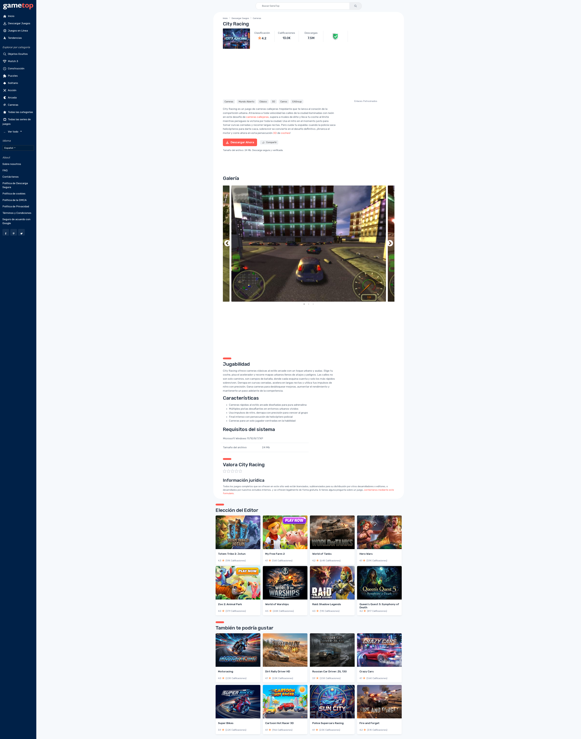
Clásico (263, 101)
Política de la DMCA (14, 200)
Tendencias (14, 37)
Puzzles (12, 75)
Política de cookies (13, 193)
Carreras (12, 104)
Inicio (10, 16)
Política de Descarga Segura (15, 185)
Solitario (12, 83)
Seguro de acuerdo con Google (16, 221)
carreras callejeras (257, 116)
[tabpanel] (309, 244)
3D (273, 101)
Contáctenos (10, 176)
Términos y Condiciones (16, 212)
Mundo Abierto (246, 101)
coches (285, 132)
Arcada (12, 97)
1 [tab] (304, 304)
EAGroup (297, 101)
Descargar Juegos (18, 23)
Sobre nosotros (11, 164)
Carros (283, 101)
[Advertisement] (308, 73)
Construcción (15, 68)
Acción (11, 90)
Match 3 (12, 61)
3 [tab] (313, 304)
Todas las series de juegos (16, 121)
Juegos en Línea (17, 30)
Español (9, 148)
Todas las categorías (20, 112)
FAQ (5, 170)
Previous (227, 243)
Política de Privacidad (15, 206)
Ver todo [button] (11, 131)
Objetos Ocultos (17, 53)
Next (389, 243)
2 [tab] (308, 304)
